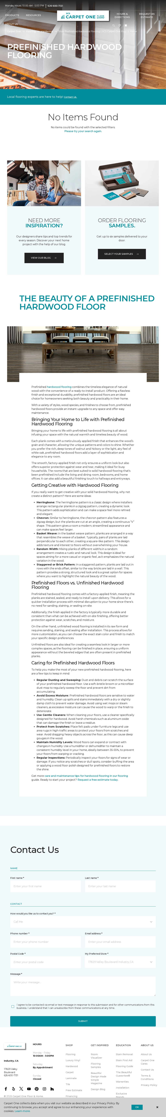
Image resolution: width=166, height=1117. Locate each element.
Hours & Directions (122, 15)
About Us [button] (11, 24)
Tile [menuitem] (68, 1084)
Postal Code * (17, 954)
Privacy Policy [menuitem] (149, 1085)
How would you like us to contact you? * (32, 913)
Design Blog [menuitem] (98, 1089)
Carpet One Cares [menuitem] (147, 1062)
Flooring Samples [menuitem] (96, 1065)
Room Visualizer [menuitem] (96, 1056)
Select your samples (118, 253)
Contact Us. (70, 97)
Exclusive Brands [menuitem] (121, 1095)
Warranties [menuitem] (122, 1081)
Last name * (91, 878)
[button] (114, 25)
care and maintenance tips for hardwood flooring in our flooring (86, 775)
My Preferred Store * (96, 954)
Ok (137, 1107)
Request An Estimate (147, 15)
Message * (16, 974)
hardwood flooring (59, 386)
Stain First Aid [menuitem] (124, 1060)
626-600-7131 (55, 5)
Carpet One (14, 31)
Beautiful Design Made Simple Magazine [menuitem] (98, 1078)
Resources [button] (33, 15)
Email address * (93, 933)
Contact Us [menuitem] (147, 1069)
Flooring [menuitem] (70, 1054)
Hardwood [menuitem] (72, 1066)
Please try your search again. (83, 131)
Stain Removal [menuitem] (124, 1054)
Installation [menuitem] (122, 1087)
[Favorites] (120, 25)
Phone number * (19, 933)
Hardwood (47, 31)
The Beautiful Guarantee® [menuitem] (124, 1074)
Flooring (31, 31)
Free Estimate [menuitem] (74, 1090)
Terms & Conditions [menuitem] (147, 1077)
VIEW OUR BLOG (41, 257)
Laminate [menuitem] (71, 1078)
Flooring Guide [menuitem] (124, 1066)
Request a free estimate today (97, 779)
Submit (83, 1021)
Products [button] (12, 15)
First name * (17, 878)
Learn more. (22, 1111)
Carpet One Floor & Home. (28, 1096)
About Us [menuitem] (146, 1054)
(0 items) (126, 25)
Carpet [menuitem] (70, 1072)
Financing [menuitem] (71, 1096)
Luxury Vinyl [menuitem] (73, 1060)
